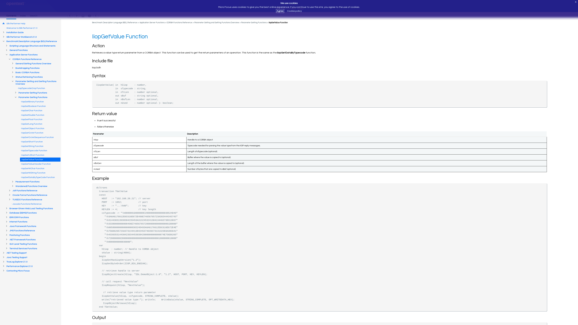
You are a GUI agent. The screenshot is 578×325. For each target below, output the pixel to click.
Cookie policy (294, 11)
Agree (280, 11)
